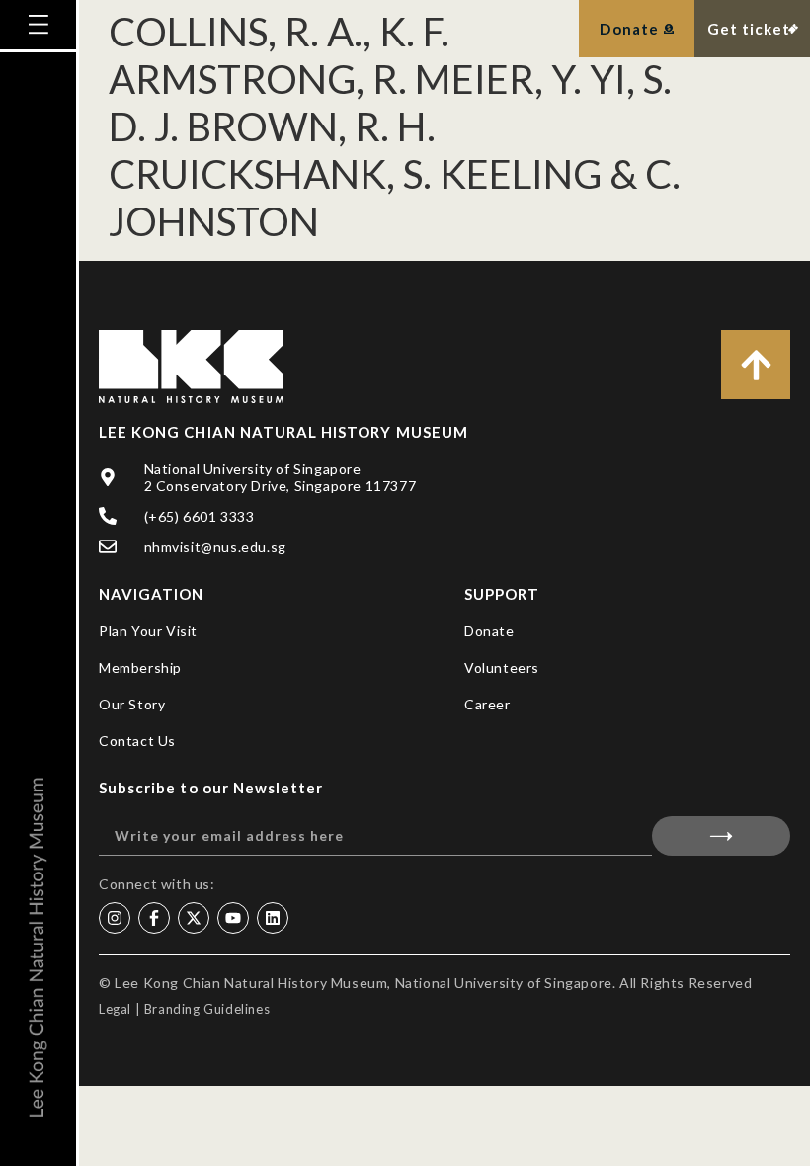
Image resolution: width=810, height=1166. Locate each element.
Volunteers (501, 667)
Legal (115, 1009)
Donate (489, 631)
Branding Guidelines (207, 1009)
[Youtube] (233, 918)
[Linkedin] (272, 918)
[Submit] (721, 836)
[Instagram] (114, 918)
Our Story (132, 704)
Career (487, 704)
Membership (140, 667)
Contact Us (137, 740)
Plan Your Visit (148, 631)
